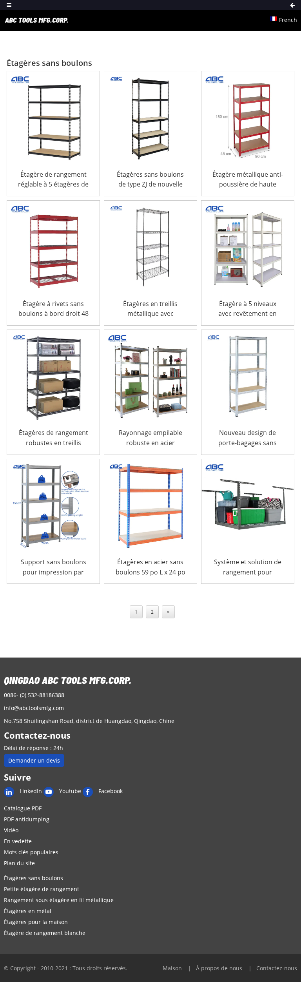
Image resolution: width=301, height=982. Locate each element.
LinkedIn (31, 791)
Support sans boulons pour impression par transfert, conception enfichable (53, 567)
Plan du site (19, 863)
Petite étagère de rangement (41, 889)
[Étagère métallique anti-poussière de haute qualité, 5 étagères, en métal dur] (247, 117)
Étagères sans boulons (33, 878)
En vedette (18, 841)
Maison (173, 968)
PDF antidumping (26, 819)
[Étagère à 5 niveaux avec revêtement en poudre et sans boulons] (247, 247)
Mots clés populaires (31, 852)
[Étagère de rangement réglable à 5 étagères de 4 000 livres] (53, 117)
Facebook (110, 791)
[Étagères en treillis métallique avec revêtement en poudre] (150, 247)
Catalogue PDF (23, 808)
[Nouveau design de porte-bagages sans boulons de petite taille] (247, 376)
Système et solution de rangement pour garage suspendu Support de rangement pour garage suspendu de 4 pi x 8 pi (247, 567)
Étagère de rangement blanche (44, 933)
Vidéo (11, 830)
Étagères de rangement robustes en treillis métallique (53, 438)
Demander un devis (34, 760)
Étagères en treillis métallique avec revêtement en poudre (150, 309)
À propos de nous (220, 968)
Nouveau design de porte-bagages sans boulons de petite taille (247, 438)
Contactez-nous (276, 968)
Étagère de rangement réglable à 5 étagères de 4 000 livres (53, 180)
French (288, 20)
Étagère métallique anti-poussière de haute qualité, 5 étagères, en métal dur (247, 180)
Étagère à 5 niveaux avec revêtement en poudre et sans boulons (247, 309)
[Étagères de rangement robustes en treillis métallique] (53, 376)
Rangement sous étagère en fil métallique (59, 900)
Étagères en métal (27, 911)
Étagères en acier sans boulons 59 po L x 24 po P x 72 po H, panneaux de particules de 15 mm (150, 567)
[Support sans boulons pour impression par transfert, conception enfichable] (53, 505)
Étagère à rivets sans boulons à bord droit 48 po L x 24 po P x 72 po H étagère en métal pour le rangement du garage (53, 309)
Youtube (70, 791)
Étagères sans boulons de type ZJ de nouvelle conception (150, 180)
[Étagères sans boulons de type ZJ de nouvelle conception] (150, 117)
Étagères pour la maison (36, 922)
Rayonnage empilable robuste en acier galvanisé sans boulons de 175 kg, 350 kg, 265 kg (150, 438)
